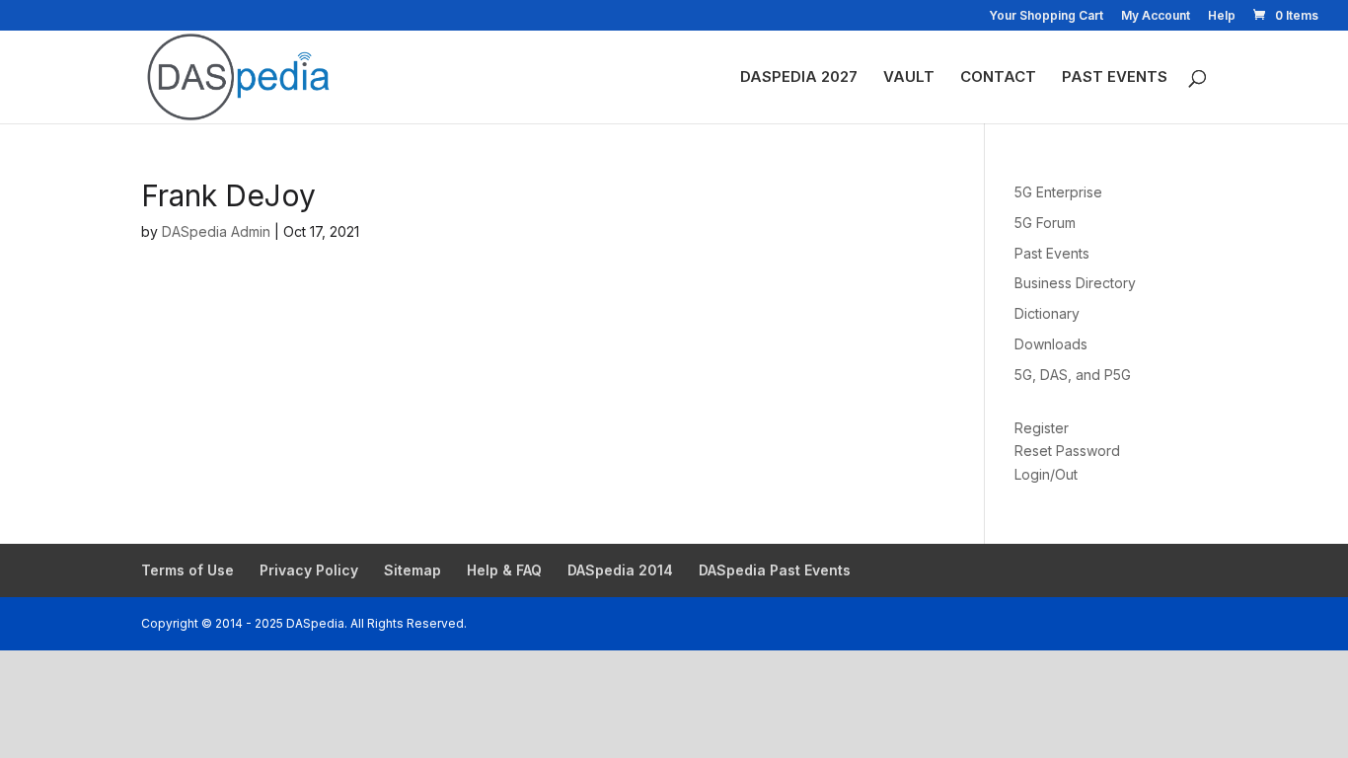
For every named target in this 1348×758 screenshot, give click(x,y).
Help (1222, 16)
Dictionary (1047, 313)
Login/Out (1046, 474)
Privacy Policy (309, 570)
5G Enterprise (1058, 192)
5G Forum (1045, 222)
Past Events (1051, 253)
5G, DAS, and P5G (1072, 374)
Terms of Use (187, 570)
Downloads (1050, 344)
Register (1041, 427)
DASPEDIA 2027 (799, 78)
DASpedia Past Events (775, 570)
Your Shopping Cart (1046, 16)
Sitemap (412, 570)
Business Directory (1075, 282)
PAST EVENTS (1114, 78)
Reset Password (1067, 450)
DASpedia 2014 (620, 570)
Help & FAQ (504, 570)
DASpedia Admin (216, 231)
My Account (1155, 16)
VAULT (909, 78)
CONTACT (998, 78)
